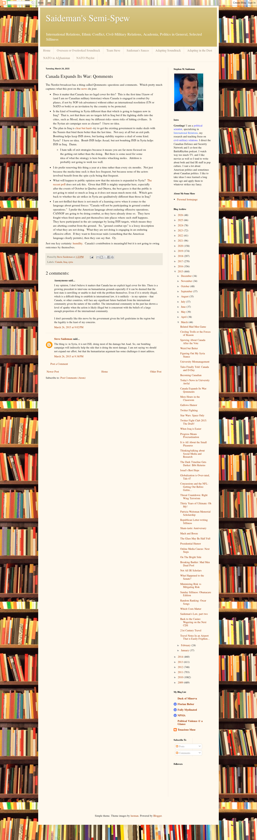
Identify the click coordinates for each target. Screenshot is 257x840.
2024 (181, 225)
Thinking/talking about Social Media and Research (192, 454)
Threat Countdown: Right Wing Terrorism (194, 496)
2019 (181, 251)
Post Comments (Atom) (73, 377)
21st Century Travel (190, 630)
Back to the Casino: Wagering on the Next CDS (193, 622)
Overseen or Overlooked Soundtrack (78, 50)
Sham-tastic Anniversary (193, 528)
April (184, 317)
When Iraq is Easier (190, 428)
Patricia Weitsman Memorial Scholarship (195, 513)
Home (46, 50)
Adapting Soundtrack (168, 50)
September (187, 291)
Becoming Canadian (190, 375)
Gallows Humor (188, 405)
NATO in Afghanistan (56, 58)
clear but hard (83, 128)
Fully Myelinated (187, 710)
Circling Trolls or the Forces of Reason (195, 333)
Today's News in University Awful (195, 381)
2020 (181, 246)
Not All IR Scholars (190, 570)
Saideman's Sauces (138, 50)
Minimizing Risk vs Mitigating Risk (190, 585)
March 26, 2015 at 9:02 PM (68, 327)
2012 (181, 667)
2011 (181, 672)
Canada (58, 262)
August (185, 296)
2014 (181, 656)
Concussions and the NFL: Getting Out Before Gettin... (194, 487)
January (185, 650)
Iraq (65, 262)
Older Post (155, 371)
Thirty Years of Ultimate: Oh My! (195, 504)
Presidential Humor (190, 543)
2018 (181, 256)
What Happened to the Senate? (192, 577)
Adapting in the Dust (199, 50)
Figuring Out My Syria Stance (192, 354)
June (183, 306)
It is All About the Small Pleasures (193, 443)
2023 (181, 230)
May (183, 312)
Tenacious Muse (186, 730)
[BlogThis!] (101, 257)
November (187, 281)
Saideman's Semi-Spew (88, 18)
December (186, 276)
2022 (181, 235)
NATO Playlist (85, 58)
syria (70, 262)
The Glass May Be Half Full (195, 538)
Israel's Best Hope (189, 470)
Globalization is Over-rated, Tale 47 (195, 476)
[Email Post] (91, 256)
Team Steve (113, 50)
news (84, 88)
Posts (181, 746)
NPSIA (182, 715)
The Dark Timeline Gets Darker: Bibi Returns (193, 463)
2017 (181, 261)
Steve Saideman (63, 339)
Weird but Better (189, 348)
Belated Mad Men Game (193, 326)
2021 (181, 240)
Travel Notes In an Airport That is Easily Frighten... (195, 637)
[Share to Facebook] (109, 257)
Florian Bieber (186, 704)
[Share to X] (105, 257)
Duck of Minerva (187, 698)
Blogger (157, 815)
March (185, 322)
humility (77, 243)
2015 (181, 271)
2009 (181, 682)
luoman (134, 815)
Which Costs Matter (190, 608)
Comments (184, 753)
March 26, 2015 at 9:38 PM (68, 356)
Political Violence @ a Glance (190, 722)
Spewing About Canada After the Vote (192, 341)
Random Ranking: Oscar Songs (193, 602)
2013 (181, 662)
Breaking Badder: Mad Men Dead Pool (195, 563)
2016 (181, 266)
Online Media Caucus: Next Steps (195, 550)
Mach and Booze (189, 533)
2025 (181, 220)
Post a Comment (59, 364)
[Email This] (98, 257)
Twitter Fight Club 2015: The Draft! (193, 422)
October (185, 286)
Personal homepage (187, 199)
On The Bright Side (190, 557)
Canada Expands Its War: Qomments (193, 390)
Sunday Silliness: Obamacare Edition (195, 593)
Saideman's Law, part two (194, 614)
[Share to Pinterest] (112, 257)
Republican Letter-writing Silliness (194, 521)
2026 (181, 215)
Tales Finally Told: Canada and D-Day (194, 368)
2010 (181, 677)
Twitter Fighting (189, 410)
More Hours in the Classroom (190, 398)
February (186, 645)
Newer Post (53, 371)
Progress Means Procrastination (189, 435)
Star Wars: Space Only (192, 415)
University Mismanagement (194, 361)
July (183, 301)
